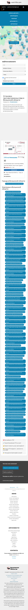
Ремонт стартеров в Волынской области (14, 358)
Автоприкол (14, 541)
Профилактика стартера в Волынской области (15, 312)
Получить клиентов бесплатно (11, 467)
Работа (13, 18)
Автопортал (12, 487)
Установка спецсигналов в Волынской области (15, 414)
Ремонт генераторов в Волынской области (15, 324)
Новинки (14, 534)
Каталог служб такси (14, 512)
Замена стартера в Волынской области (14, 263)
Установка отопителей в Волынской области (15, 398)
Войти (4, 7)
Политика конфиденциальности (14, 576)
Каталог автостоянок (14, 499)
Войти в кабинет (7, 472)
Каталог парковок (14, 502)
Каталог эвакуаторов (14, 506)
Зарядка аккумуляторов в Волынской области (15, 265)
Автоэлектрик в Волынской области (13, 191)
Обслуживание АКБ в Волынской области (14, 292)
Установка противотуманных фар (10, 78)
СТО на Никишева (10, 157)
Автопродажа (14, 15)
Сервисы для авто (14, 13)
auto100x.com (16, 2)
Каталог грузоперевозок (14, 507)
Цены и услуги (14, 578)
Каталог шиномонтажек (14, 509)
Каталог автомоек (14, 501)
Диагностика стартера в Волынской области (15, 218)
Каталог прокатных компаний (14, 517)
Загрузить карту (14, 42)
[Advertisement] (14, 127)
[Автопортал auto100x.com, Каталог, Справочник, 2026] (8, 2)
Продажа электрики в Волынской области (14, 305)
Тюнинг (14, 545)
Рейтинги (14, 535)
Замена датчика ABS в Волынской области (14, 245)
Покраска (14, 514)
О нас (14, 580)
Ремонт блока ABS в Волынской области (14, 314)
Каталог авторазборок (14, 518)
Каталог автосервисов (14, 498)
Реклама (14, 558)
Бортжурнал (14, 24)
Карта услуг (14, 520)
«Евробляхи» (14, 537)
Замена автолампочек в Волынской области (15, 224)
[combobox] (14, 68)
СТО (17, 487)
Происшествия (14, 538)
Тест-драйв (14, 546)
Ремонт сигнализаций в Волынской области (15, 355)
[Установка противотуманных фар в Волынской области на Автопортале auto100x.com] (14, 568)
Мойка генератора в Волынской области (14, 280)
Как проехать (7, 176)
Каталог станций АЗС (14, 515)
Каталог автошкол (14, 510)
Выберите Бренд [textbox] (7, 68)
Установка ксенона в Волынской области (14, 391)
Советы (14, 543)
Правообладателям (14, 581)
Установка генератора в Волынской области (15, 382)
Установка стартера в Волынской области (14, 417)
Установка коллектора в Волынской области (15, 389)
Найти (14, 83)
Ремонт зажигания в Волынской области (14, 331)
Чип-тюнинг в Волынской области (13, 431)
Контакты (14, 556)
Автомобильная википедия (14, 530)
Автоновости (14, 21)
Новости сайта (14, 573)
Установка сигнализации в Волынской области (15, 412)
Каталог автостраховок (14, 504)
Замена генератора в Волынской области (14, 242)
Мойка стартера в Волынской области (14, 282)
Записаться (14, 170)
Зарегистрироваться (13, 7)
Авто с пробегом (14, 540)
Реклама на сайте (8, 476)
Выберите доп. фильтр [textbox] (8, 81)
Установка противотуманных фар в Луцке (14, 183)
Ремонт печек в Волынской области (13, 345)
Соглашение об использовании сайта (14, 575)
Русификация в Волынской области (13, 376)
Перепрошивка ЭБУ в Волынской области (14, 295)
